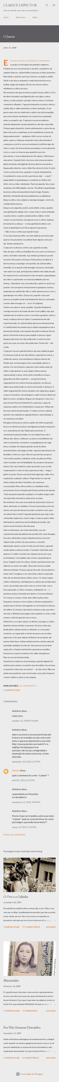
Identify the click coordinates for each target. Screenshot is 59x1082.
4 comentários (30, 1058)
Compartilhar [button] (11, 690)
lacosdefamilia (27, 685)
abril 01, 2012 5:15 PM (23, 780)
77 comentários (31, 927)
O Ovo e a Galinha (15, 896)
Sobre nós (20, 17)
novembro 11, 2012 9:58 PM (26, 802)
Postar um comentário (14, 834)
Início (6, 17)
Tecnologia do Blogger (31, 1074)
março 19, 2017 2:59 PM (24, 827)
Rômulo (16, 770)
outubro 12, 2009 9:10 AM (25, 720)
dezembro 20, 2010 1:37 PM (26, 761)
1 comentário (30, 1011)
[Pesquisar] (47, 5)
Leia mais (51, 927)
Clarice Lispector (20, 5)
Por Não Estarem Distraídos (22, 1027)
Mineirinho (11, 980)
